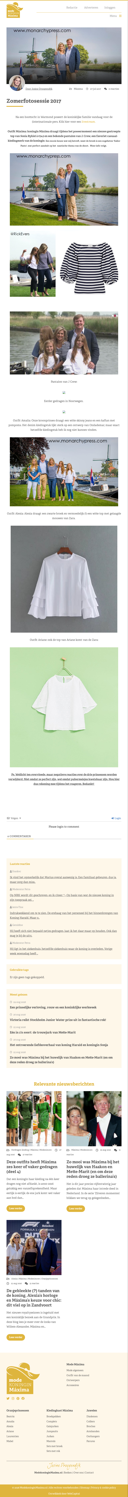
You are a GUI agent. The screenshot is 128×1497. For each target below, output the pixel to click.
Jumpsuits (52, 1431)
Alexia (14, 1278)
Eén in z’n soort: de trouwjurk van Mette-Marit (43, 1032)
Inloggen (109, 7)
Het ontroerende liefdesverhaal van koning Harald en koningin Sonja (59, 1045)
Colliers (90, 1421)
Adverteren (91, 7)
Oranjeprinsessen (49, 1278)
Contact (89, 1472)
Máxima (78, 88)
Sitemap (84, 1487)
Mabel (9, 1441)
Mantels (50, 1441)
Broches (90, 1426)
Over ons (78, 1472)
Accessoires (72, 1385)
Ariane (10, 1431)
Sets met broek (54, 1446)
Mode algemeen (75, 1370)
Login (117, 818)
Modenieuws (45, 1150)
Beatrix (10, 1416)
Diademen (92, 1416)
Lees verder (15, 1208)
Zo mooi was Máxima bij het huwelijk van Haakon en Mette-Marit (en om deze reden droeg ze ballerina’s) (92, 1169)
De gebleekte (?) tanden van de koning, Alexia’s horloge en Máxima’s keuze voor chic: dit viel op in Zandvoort (34, 1298)
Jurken (50, 1436)
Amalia (10, 1421)
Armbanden (93, 1431)
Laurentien (12, 1436)
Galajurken (52, 1426)
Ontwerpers (73, 1380)
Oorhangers (93, 1436)
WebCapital (73, 1493)
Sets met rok (53, 1451)
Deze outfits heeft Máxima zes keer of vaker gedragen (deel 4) (32, 1166)
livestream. (89, 121)
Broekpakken (53, 1416)
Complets (51, 1421)
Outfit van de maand (78, 1375)
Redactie (71, 7)
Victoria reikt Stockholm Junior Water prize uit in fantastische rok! (58, 1020)
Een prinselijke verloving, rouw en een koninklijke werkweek (53, 1007)
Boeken (68, 1472)
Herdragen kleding (20, 1150)
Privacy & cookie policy (103, 1487)
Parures (90, 1441)
